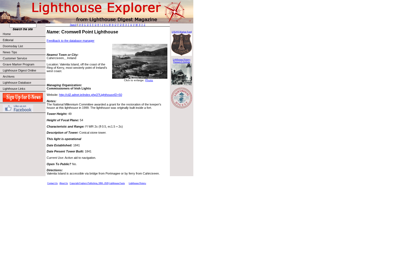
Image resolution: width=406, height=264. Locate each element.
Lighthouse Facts (117, 183)
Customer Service (15, 58)
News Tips (10, 52)
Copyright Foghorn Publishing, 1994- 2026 (89, 183)
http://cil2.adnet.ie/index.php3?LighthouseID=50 (90, 94)
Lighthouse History (137, 183)
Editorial (8, 40)
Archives (9, 76)
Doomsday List (13, 46)
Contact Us (52, 183)
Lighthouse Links (14, 88)
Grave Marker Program (18, 64)
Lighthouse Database (17, 82)
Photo (149, 80)
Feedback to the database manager (70, 40)
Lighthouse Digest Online (19, 70)
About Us (63, 183)
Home (7, 34)
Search (73, 24)
